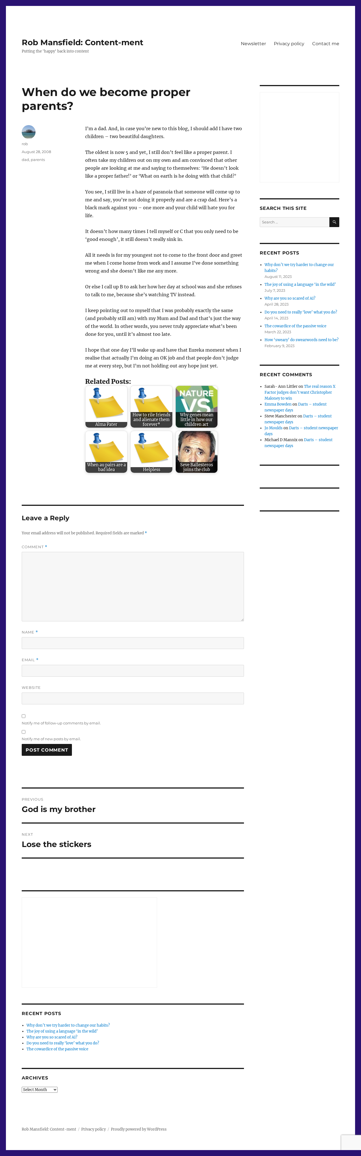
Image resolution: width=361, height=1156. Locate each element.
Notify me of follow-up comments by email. (61, 723)
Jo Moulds (274, 428)
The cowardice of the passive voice (57, 1049)
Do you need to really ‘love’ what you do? (63, 1043)
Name (30, 632)
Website (31, 687)
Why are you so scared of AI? (52, 1037)
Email (30, 660)
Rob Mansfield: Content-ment (82, 42)
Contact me (325, 43)
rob (25, 143)
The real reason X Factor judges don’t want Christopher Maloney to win (300, 392)
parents (38, 159)
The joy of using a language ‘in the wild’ (62, 1031)
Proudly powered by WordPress (139, 1129)
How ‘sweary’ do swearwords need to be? (301, 340)
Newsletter (253, 43)
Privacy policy (289, 43)
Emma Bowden (278, 404)
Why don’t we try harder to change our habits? (68, 1025)
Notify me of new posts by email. (51, 739)
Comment (34, 547)
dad (25, 159)
